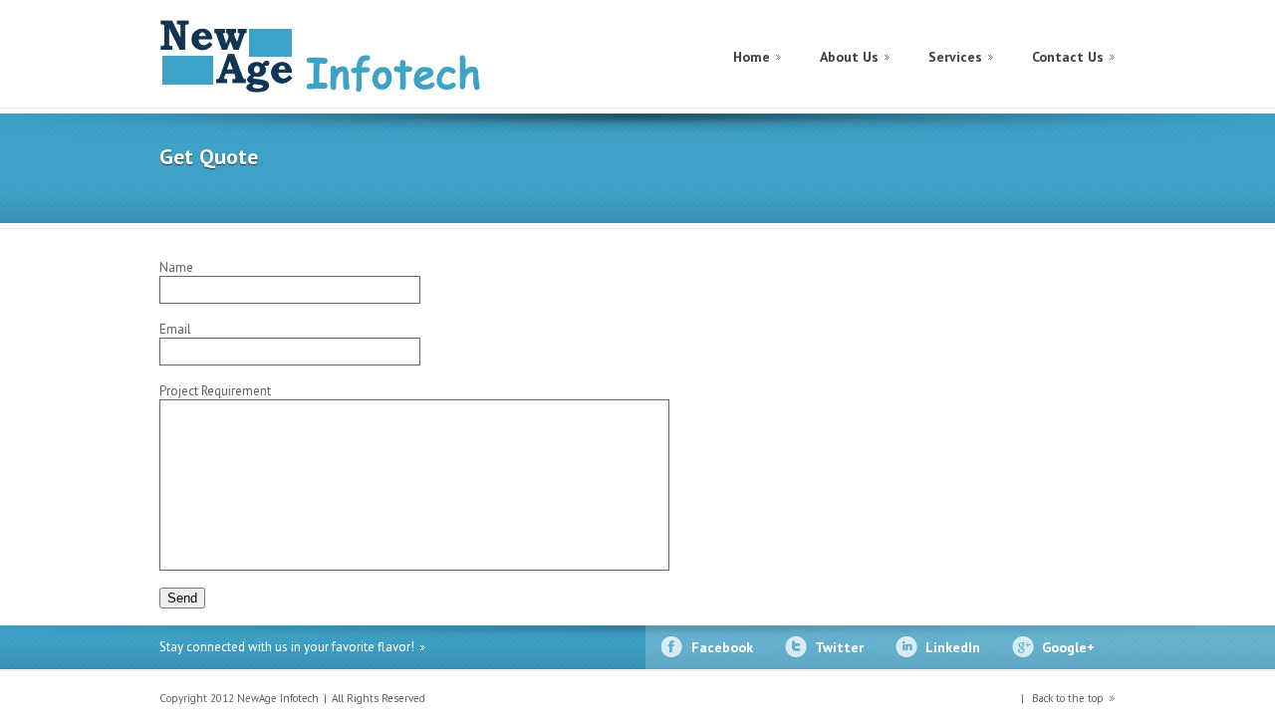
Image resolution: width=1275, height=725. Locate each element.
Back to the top (1066, 698)
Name (176, 267)
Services (955, 57)
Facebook (722, 647)
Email (175, 329)
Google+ (1068, 647)
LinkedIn (952, 647)
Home (751, 57)
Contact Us (1068, 57)
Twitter (839, 647)
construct (323, 56)
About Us (849, 57)
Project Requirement (215, 390)
